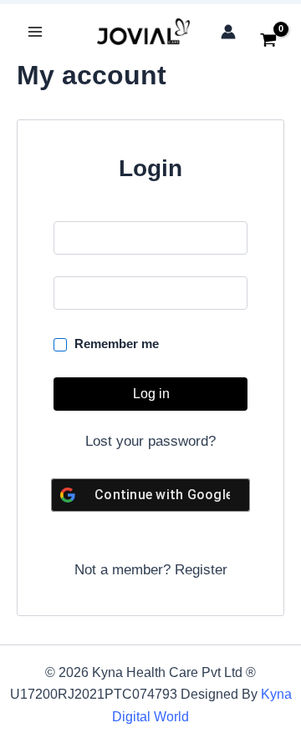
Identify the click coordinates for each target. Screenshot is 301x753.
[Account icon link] (228, 31)
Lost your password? (150, 441)
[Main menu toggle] (35, 31)
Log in (151, 394)
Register (201, 570)
